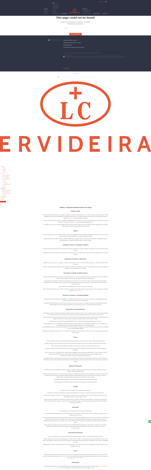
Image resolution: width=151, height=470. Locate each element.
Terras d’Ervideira (6, 178)
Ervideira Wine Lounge (7, 190)
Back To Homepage (75, 34)
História (4, 167)
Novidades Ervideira (6, 184)
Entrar (100, 1)
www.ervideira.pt (70, 218)
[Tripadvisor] (71, 50)
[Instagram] (63, 50)
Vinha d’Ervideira (6, 176)
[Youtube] (69, 50)
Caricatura (5, 182)
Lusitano (4, 181)
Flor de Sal (5, 179)
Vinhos (2, 173)
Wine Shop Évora (6, 191)
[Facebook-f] (66, 50)
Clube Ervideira (4, 196)
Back (4, 172)
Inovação (4, 169)
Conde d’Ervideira (6, 175)
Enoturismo (3, 187)
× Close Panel (3, 201)
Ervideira (2, 166)
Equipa (4, 170)
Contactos (3, 197)
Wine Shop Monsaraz (7, 193)
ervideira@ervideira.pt (77, 290)
